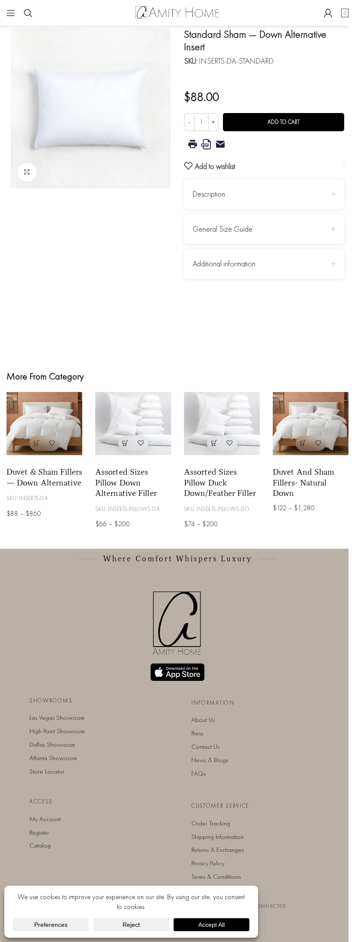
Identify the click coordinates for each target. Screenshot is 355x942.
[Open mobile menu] (10, 13)
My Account (45, 819)
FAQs (198, 773)
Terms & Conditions (216, 876)
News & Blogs (209, 760)
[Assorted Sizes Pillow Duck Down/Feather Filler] (222, 423)
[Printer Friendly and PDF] (264, 144)
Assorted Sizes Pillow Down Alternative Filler (126, 482)
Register (39, 832)
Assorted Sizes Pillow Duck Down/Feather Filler (220, 482)
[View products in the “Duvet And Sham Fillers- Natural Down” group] (303, 443)
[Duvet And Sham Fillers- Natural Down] (311, 423)
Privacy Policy (207, 863)
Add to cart (284, 122)
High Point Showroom (57, 731)
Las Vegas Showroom (56, 717)
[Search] (28, 13)
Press (197, 733)
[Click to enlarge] (27, 172)
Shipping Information (217, 836)
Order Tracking (210, 823)
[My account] (328, 13)
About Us (203, 719)
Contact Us (205, 746)
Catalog (40, 845)
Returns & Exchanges (217, 849)
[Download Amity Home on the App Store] (177, 672)
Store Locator (47, 771)
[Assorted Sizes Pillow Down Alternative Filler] (133, 423)
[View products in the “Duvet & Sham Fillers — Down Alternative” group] (37, 443)
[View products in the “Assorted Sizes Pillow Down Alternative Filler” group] (125, 443)
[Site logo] (177, 12)
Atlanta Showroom (53, 758)
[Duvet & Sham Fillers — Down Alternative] (44, 423)
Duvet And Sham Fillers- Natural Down (303, 482)
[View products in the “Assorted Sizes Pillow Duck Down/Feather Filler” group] (214, 443)
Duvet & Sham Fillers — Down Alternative (44, 477)
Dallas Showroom (52, 744)
